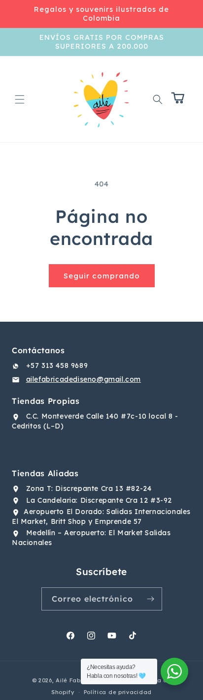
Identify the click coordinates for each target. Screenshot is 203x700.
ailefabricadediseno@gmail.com (83, 379)
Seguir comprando (102, 275)
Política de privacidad (118, 692)
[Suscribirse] (151, 598)
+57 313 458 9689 (57, 365)
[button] (20, 99)
